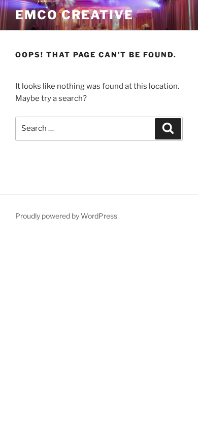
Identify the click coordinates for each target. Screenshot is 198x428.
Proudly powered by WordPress (66, 215)
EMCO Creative (74, 15)
